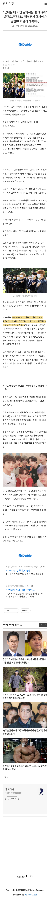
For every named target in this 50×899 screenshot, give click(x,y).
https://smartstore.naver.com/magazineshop (22, 567)
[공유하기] (12, 611)
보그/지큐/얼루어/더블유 (18, 570)
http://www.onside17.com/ (17, 586)
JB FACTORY (31, 894)
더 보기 (43, 625)
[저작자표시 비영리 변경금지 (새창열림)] (34, 610)
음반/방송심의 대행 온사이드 (20, 590)
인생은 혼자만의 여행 (13, 793)
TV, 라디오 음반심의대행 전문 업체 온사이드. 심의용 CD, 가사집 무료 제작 (24, 595)
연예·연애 (20, 26)
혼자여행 (9, 789)
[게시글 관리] (16, 611)
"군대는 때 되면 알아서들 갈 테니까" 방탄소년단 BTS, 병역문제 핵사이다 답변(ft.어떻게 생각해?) (25, 16)
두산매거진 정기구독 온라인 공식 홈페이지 (24, 574)
